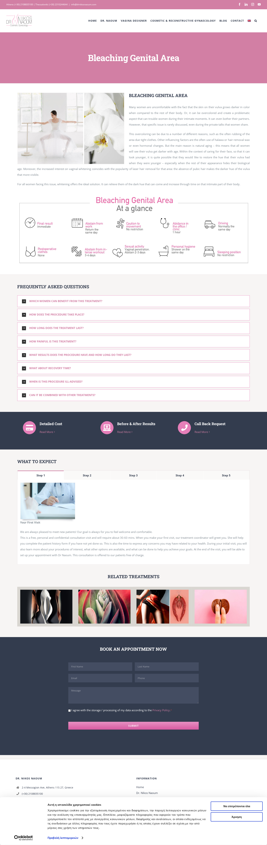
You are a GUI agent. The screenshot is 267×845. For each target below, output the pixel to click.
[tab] (41, 475)
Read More (46, 432)
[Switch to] (249, 20)
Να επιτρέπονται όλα (236, 806)
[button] (255, 20)
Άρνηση (237, 816)
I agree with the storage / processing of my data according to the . (120, 710)
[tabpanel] (133, 522)
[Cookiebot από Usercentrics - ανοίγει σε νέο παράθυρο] (23, 838)
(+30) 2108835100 (24, 4)
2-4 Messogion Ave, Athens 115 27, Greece (47, 789)
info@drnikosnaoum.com (83, 4)
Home (140, 789)
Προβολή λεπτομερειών (63, 837)
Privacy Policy (161, 710)
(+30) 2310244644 (58, 4)
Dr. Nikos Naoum (147, 794)
